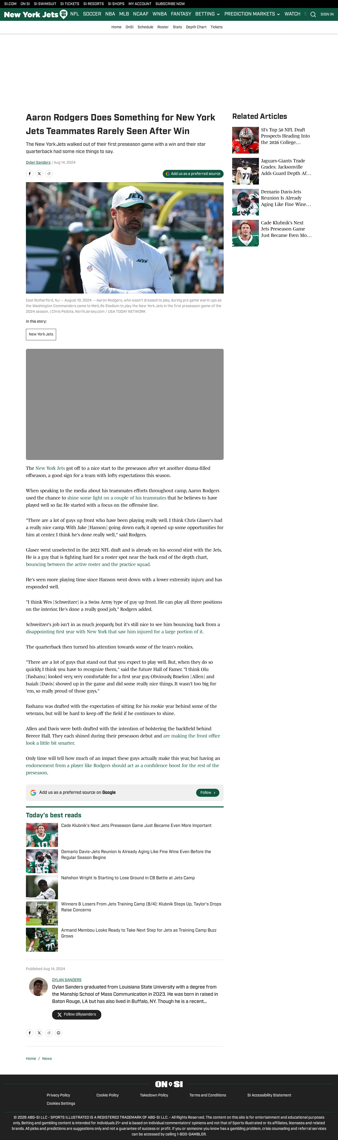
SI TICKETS (69, 4)
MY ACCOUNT (140, 4)
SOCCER (92, 14)
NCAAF (141, 14)
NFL (74, 14)
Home (116, 27)
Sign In (327, 15)
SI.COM (10, 4)
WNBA (160, 14)
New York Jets (41, 335)
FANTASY (181, 14)
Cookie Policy (107, 1096)
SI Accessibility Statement (269, 1096)
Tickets (217, 27)
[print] (58, 1033)
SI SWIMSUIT (45, 4)
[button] (207, 14)
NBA (110, 14)
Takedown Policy (154, 1096)
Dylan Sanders (38, 163)
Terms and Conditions (207, 1096)
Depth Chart (196, 27)
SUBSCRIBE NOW (170, 4)
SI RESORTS (93, 4)
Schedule (145, 27)
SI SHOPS (116, 4)
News (47, 1059)
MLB (124, 14)
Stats (177, 27)
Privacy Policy (58, 1096)
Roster (163, 27)
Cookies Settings (61, 1104)
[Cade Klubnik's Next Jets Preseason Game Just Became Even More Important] (272, 233)
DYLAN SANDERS (66, 980)
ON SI (25, 4)
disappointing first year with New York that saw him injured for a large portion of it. (115, 631)
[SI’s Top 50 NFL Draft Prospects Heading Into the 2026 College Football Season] (272, 140)
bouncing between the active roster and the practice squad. (88, 564)
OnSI (130, 27)
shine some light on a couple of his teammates (116, 498)
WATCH (292, 14)
